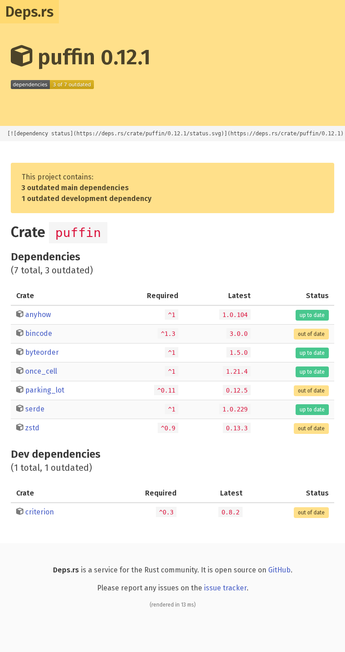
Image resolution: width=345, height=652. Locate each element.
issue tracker (225, 588)
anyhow (38, 314)
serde (34, 409)
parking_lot (44, 390)
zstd (32, 428)
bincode (38, 333)
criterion (39, 512)
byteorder (42, 352)
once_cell (41, 371)
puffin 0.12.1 (91, 57)
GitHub (279, 570)
